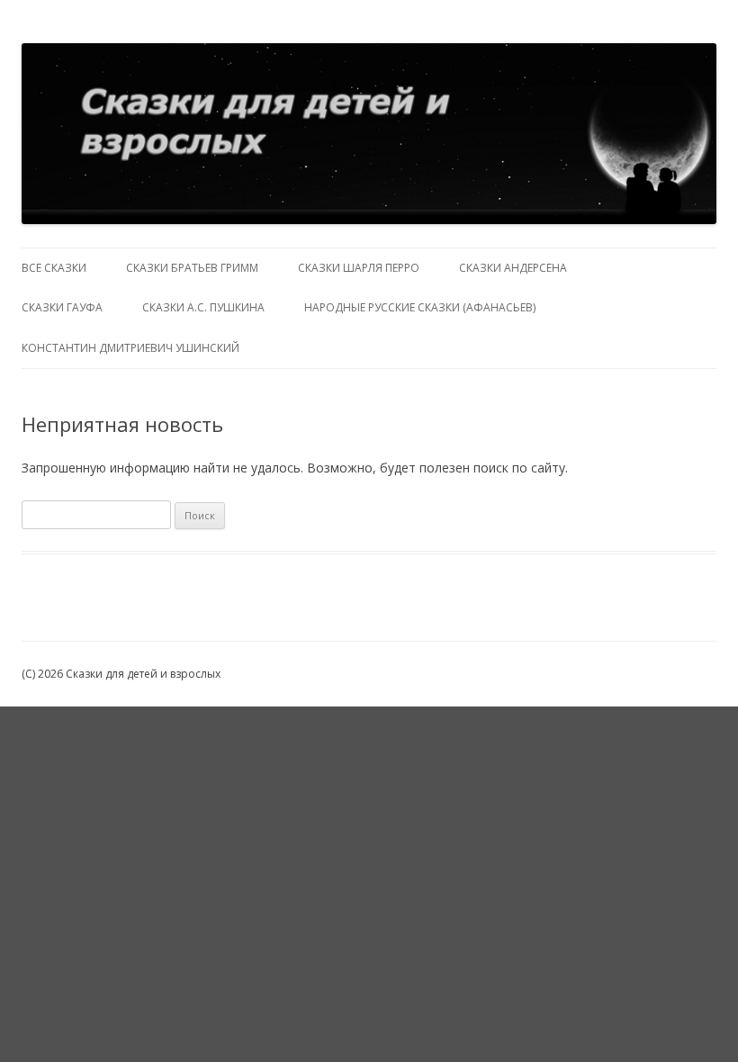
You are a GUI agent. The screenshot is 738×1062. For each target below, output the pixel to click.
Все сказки (54, 267)
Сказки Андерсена (513, 267)
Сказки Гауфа (62, 307)
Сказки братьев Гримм (192, 267)
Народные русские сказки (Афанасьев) (420, 307)
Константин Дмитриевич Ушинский (130, 348)
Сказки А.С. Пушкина (203, 307)
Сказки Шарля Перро (358, 267)
